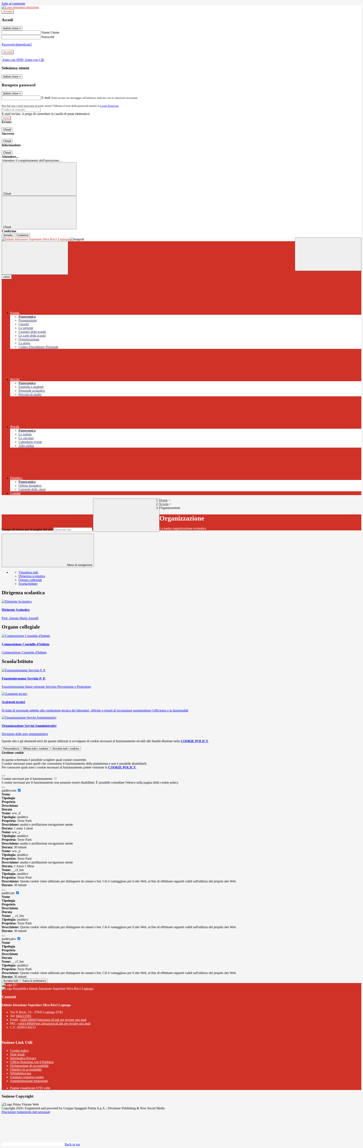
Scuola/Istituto (27, 583)
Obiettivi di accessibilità (26, 1069)
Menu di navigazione (79, 565)
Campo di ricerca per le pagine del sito (27, 529)
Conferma (22, 235)
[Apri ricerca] (328, 254)
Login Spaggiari (109, 105)
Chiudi (7, 129)
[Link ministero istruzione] (20, 7)
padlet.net (8, 893)
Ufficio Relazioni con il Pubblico (32, 1062)
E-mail (45, 97)
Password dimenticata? (17, 44)
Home (163, 500)
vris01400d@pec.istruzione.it (54, 1023)
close (6, 276)
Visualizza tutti (28, 572)
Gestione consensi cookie (27, 1077)
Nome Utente (50, 32)
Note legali (17, 1054)
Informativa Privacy (23, 1058)
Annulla (7, 235)
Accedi (7, 11)
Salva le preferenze (34, 980)
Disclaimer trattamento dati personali (26, 1112)
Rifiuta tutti (35, 748)
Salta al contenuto (13, 3)
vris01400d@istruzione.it (53, 1019)
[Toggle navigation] (35, 258)
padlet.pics (9, 939)
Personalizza (11, 748)
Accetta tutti (66, 748)
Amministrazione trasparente (29, 1081)
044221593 (23, 1016)
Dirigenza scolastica (31, 576)
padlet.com (9, 790)
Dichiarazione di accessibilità (29, 1066)
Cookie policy (19, 1050)
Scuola (163, 504)
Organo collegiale (30, 580)
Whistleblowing (20, 1073)
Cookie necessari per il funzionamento (27, 778)
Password (47, 37)
